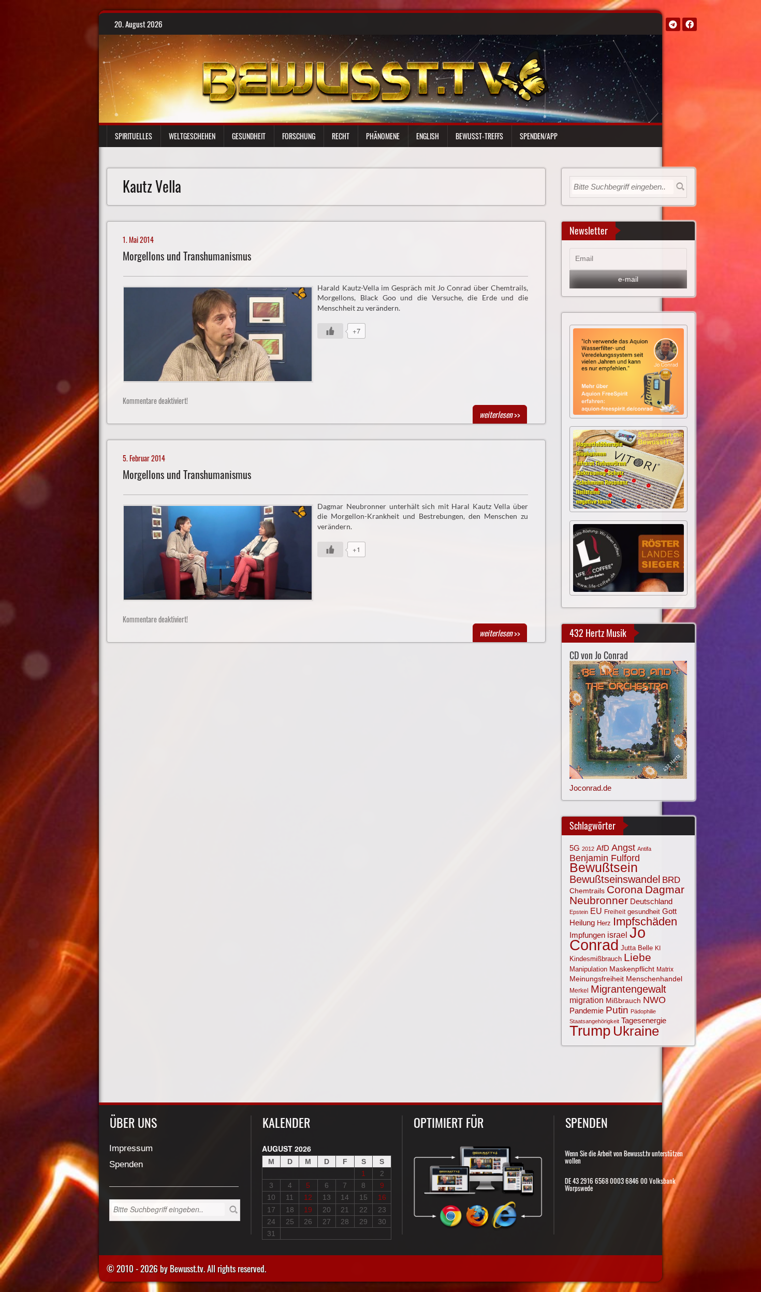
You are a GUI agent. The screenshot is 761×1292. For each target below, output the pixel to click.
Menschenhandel (654, 979)
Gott (669, 911)
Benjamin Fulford (604, 858)
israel (617, 934)
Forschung (298, 135)
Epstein (578, 912)
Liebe (637, 957)
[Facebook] (689, 24)
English (427, 135)
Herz (604, 923)
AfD (602, 848)
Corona (625, 889)
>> (499, 414)
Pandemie (586, 1011)
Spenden (126, 1164)
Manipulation (588, 969)
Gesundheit (249, 135)
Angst (623, 848)
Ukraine (636, 1031)
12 (308, 1197)
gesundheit (643, 912)
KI (658, 948)
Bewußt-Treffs (479, 135)
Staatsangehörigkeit (594, 1021)
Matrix (665, 969)
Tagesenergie (643, 1020)
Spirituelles (133, 135)
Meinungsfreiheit (596, 979)
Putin (617, 1010)
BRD (671, 880)
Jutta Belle (637, 948)
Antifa (644, 849)
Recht (340, 135)
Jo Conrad (607, 938)
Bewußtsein (603, 868)
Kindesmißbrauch (595, 959)
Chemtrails (587, 891)
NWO (654, 999)
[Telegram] (673, 24)
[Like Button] (330, 331)
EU (596, 911)
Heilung (582, 923)
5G (574, 848)
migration (586, 1000)
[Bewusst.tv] (375, 75)
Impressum (131, 1148)
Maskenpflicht (631, 969)
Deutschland (651, 901)
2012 (588, 849)
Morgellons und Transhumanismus (187, 256)
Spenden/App (539, 135)
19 (308, 1210)
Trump (590, 1031)
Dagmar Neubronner (626, 894)
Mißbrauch (623, 1000)
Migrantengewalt (628, 989)
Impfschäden (645, 921)
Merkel (579, 990)
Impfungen (587, 935)
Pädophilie (643, 1011)
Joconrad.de (590, 788)
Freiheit (614, 912)
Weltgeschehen (192, 135)
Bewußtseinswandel (614, 879)
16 (382, 1197)
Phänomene (383, 135)
